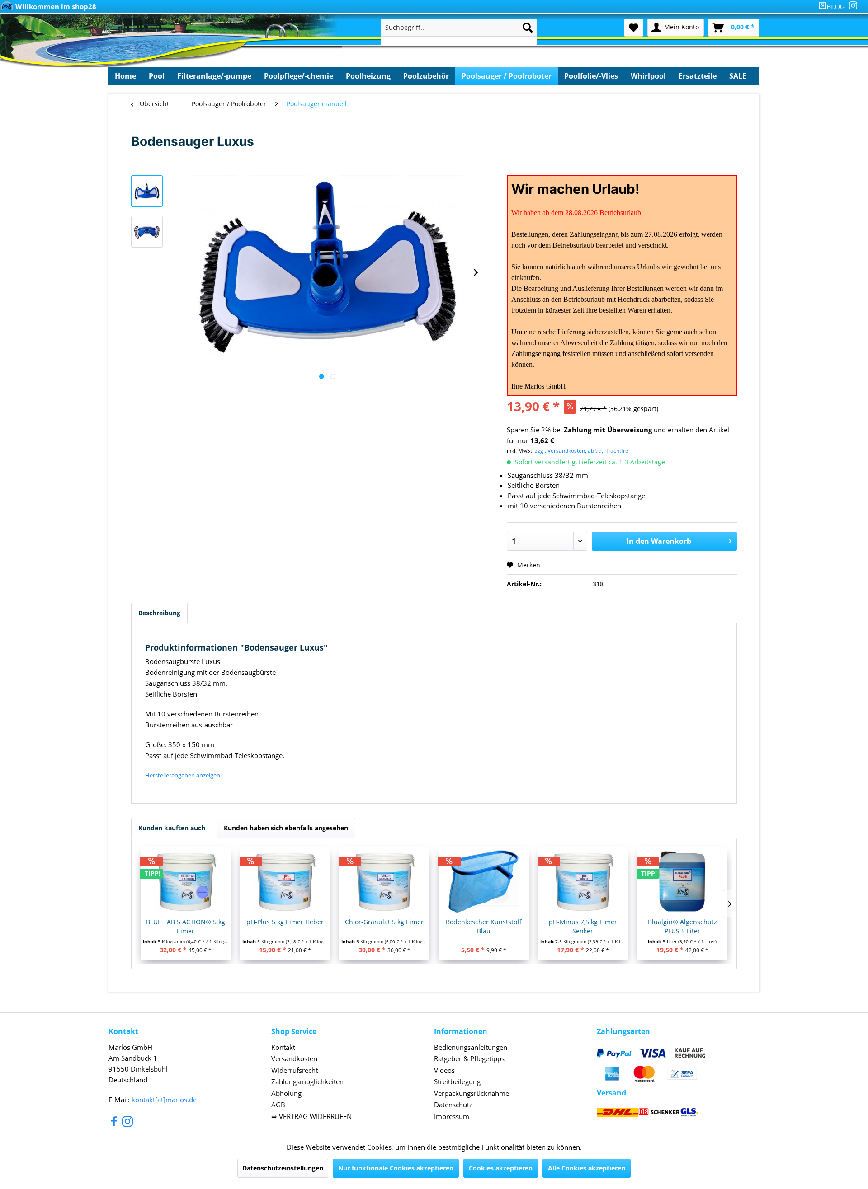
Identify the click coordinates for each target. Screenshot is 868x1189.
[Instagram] (853, 5)
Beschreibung (159, 613)
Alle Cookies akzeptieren (586, 1168)
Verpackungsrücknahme (471, 1093)
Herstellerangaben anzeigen (182, 775)
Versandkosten (294, 1058)
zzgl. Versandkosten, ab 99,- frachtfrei (582, 450)
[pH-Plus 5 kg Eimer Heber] (285, 881)
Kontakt (283, 1047)
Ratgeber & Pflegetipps (469, 1058)
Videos (444, 1070)
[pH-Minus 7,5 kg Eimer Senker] (583, 881)
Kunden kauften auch (171, 828)
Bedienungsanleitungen (470, 1047)
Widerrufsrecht (294, 1070)
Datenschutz (453, 1104)
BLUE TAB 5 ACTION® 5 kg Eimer (185, 926)
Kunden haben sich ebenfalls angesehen (286, 828)
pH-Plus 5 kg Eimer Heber (285, 921)
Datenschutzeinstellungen (282, 1168)
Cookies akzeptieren (501, 1168)
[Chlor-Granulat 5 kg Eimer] (384, 881)
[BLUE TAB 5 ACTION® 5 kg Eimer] (186, 881)
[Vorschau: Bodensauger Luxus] (147, 191)
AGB (278, 1104)
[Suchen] (527, 28)
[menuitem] (833, 6)
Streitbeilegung (457, 1081)
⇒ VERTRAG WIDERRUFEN (311, 1116)
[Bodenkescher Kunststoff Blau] (484, 881)
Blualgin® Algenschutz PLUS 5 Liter (682, 926)
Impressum (451, 1116)
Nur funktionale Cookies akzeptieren (395, 1168)
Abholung (286, 1093)
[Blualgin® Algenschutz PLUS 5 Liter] (682, 881)
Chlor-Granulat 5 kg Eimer (384, 921)
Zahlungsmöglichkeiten (307, 1081)
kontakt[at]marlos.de (164, 1099)
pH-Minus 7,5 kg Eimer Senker (583, 926)
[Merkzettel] (633, 28)
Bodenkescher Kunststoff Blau (484, 926)
